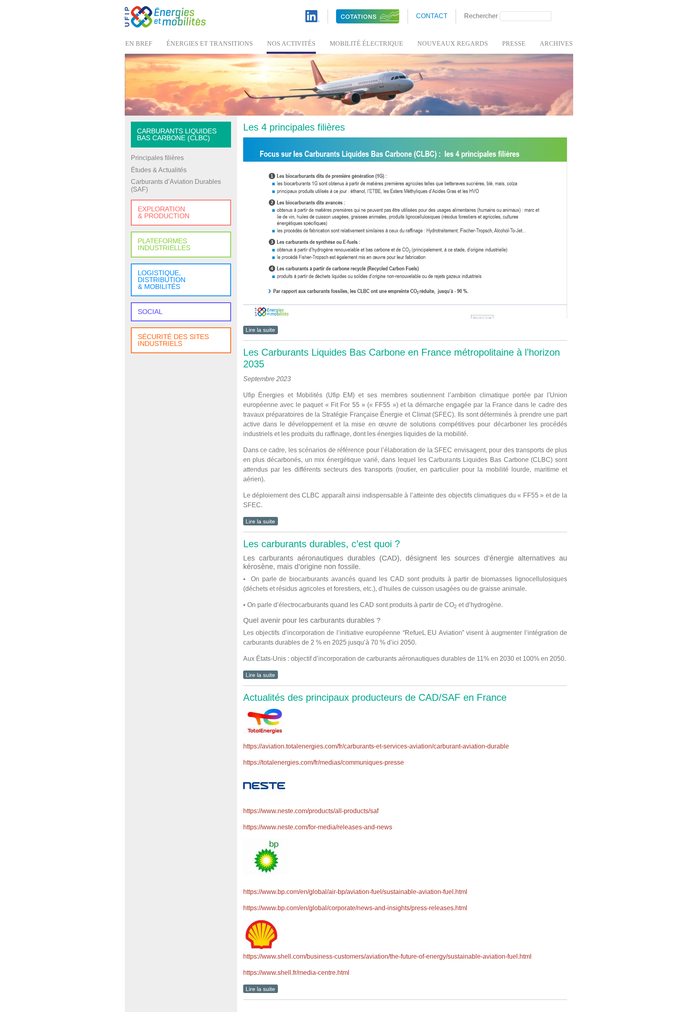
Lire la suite (260, 330)
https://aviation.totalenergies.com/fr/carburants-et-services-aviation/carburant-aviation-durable (376, 746)
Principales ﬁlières (157, 157)
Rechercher (481, 16)
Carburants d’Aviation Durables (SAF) (176, 185)
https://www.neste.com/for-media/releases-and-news (317, 827)
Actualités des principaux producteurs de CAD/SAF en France (375, 697)
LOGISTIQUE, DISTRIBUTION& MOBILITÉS (161, 280)
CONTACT (432, 16)
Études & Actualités (159, 170)
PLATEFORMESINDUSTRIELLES (164, 244)
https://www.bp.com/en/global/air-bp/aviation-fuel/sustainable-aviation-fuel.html (355, 891)
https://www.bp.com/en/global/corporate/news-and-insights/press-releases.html (355, 907)
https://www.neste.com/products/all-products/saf (310, 810)
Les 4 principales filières (294, 127)
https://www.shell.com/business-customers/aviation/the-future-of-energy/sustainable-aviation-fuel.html (387, 956)
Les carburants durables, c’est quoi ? (321, 543)
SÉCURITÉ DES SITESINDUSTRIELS (173, 340)
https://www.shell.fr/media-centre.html (296, 972)
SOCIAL (150, 312)
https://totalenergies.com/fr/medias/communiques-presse (323, 762)
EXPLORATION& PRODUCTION (163, 212)
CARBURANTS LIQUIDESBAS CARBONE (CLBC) (177, 134)
